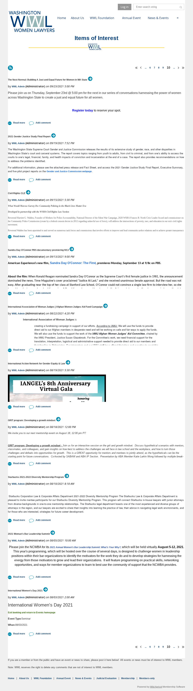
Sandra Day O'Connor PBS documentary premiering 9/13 (38, 250)
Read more (19, 122)
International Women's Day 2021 (25, 590)
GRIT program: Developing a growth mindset (31, 420)
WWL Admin (18, 86)
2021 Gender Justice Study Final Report (29, 136)
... (145, 67)
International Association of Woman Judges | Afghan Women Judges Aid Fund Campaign (55, 307)
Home (11, 678)
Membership (128, 678)
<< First (136, 68)
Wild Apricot (156, 687)
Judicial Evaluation (106, 678)
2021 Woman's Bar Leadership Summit (29, 534)
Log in (125, 7)
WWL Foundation (43, 678)
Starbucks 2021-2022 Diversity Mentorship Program (36, 477)
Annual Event (63, 678)
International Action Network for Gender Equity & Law (36, 363)
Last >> (183, 68)
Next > (179, 68)
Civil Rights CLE (16, 193)
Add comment (43, 122)
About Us (24, 678)
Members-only (147, 678)
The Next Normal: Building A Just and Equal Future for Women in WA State (47, 79)
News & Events (83, 678)
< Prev (141, 68)
